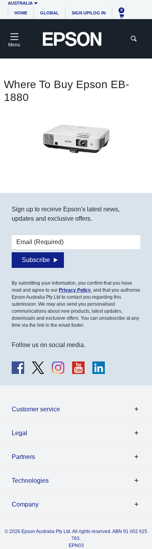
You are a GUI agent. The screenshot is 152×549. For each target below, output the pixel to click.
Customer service (36, 409)
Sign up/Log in (89, 13)
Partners (23, 456)
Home (20, 13)
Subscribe (36, 260)
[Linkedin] (98, 367)
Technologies (30, 480)
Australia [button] (20, 3)
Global (49, 13)
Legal (19, 433)
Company (25, 504)
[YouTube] (78, 367)
